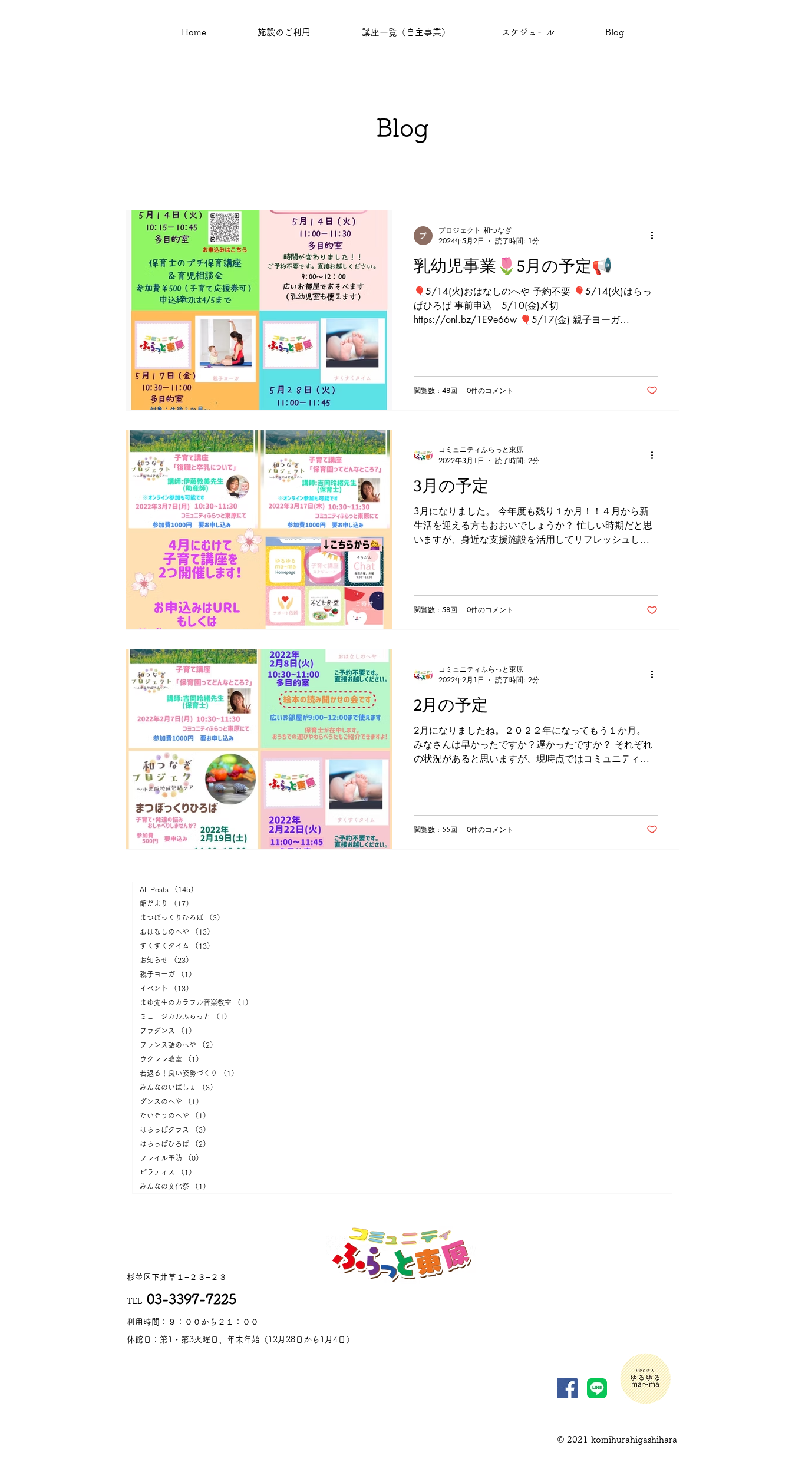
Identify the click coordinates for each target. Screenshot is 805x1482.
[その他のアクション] (656, 236)
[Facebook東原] (567, 1388)
